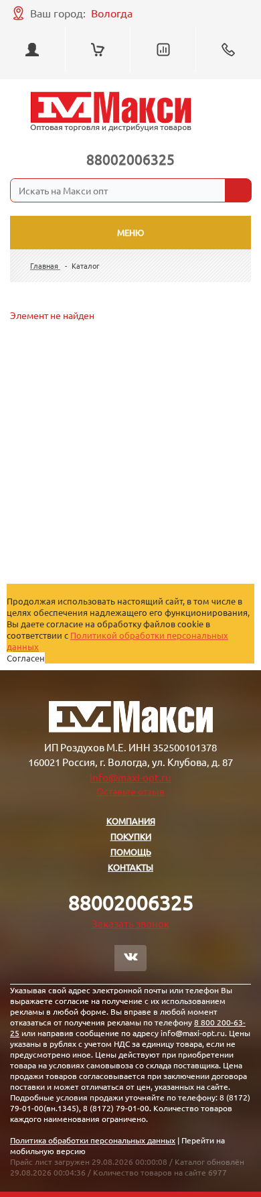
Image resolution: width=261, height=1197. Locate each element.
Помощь (130, 851)
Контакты (130, 867)
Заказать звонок (130, 923)
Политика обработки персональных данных (92, 1140)
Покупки (130, 836)
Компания (130, 820)
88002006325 (130, 159)
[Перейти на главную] (110, 112)
